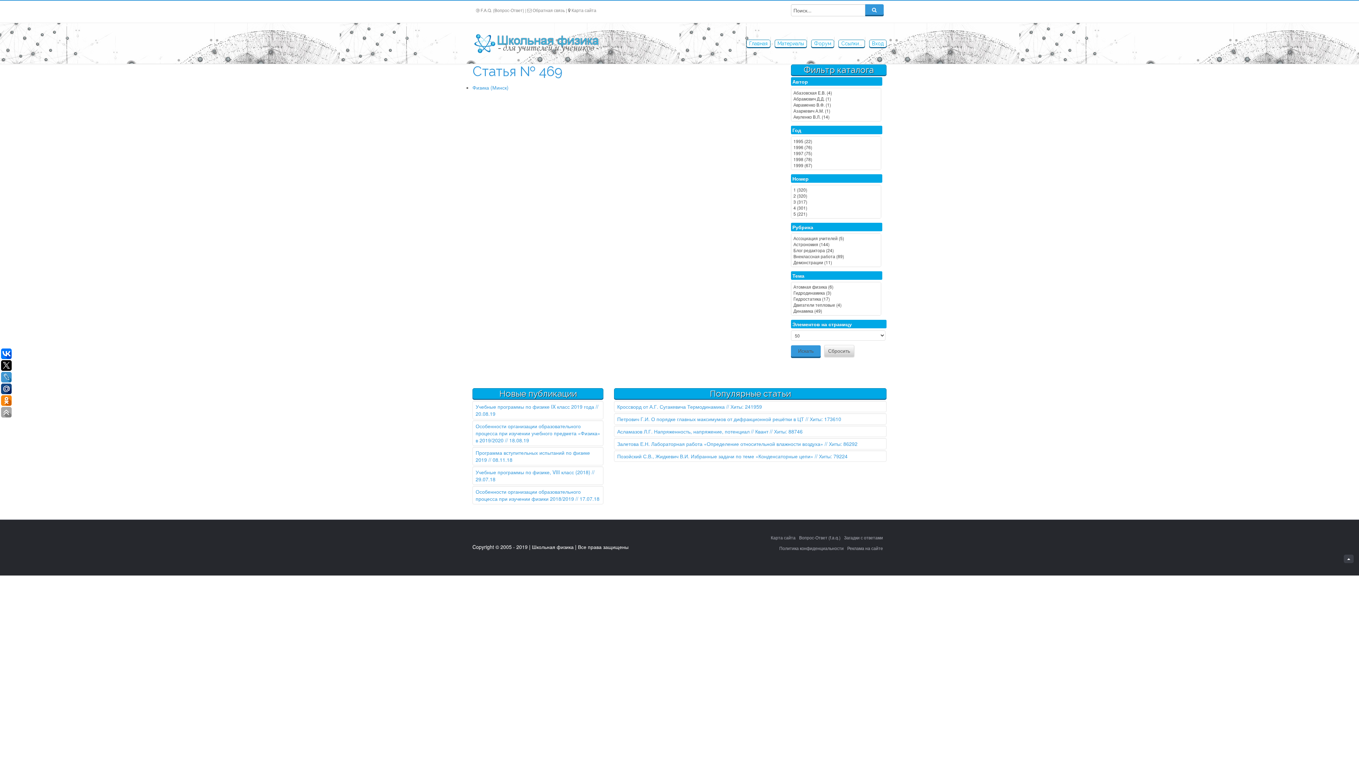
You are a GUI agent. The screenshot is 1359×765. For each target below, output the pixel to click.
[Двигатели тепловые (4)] (836, 305)
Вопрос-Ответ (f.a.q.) (820, 537)
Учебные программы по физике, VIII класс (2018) (533, 472)
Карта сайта (584, 10)
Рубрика (802, 227)
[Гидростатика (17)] (836, 299)
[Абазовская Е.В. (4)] (836, 93)
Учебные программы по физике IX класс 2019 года (535, 406)
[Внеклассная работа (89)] (836, 256)
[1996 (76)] (836, 147)
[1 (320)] (836, 190)
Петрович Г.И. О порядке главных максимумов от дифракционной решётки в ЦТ (710, 419)
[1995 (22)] (836, 141)
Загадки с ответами (863, 537)
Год (796, 130)
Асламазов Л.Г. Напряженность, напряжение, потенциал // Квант (692, 431)
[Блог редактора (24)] (836, 250)
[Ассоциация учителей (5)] (836, 238)
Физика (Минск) (490, 87)
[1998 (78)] (836, 159)
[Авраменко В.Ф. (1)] (836, 105)
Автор (800, 81)
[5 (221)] (836, 214)
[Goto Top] (1349, 559)
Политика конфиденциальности (811, 548)
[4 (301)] (836, 208)
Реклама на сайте (865, 548)
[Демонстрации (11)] (836, 262)
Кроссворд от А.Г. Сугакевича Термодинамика (671, 406)
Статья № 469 (517, 71)
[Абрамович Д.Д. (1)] (836, 99)
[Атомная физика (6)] (836, 287)
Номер (800, 178)
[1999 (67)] (836, 165)
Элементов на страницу (822, 324)
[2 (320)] (836, 196)
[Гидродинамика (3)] (836, 293)
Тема (798, 275)
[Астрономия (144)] (836, 244)
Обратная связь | (550, 10)
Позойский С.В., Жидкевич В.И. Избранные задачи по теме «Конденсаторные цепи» (715, 456)
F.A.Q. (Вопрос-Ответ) (502, 10)
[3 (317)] (836, 202)
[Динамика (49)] (836, 311)
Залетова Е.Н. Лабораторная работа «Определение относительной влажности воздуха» (720, 443)
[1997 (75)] (836, 153)
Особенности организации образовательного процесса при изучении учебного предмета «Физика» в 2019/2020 (538, 433)
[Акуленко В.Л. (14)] (836, 117)
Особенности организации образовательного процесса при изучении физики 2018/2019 (528, 495)
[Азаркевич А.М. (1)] (836, 111)
